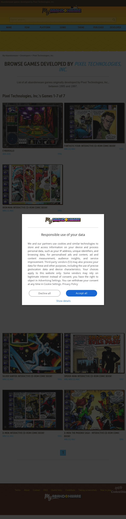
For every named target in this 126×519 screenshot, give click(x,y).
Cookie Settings (52, 284)
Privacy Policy (70, 284)
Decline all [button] (44, 293)
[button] (63, 301)
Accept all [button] (81, 293)
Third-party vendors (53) (58, 262)
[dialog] (63, 259)
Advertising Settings (49, 280)
